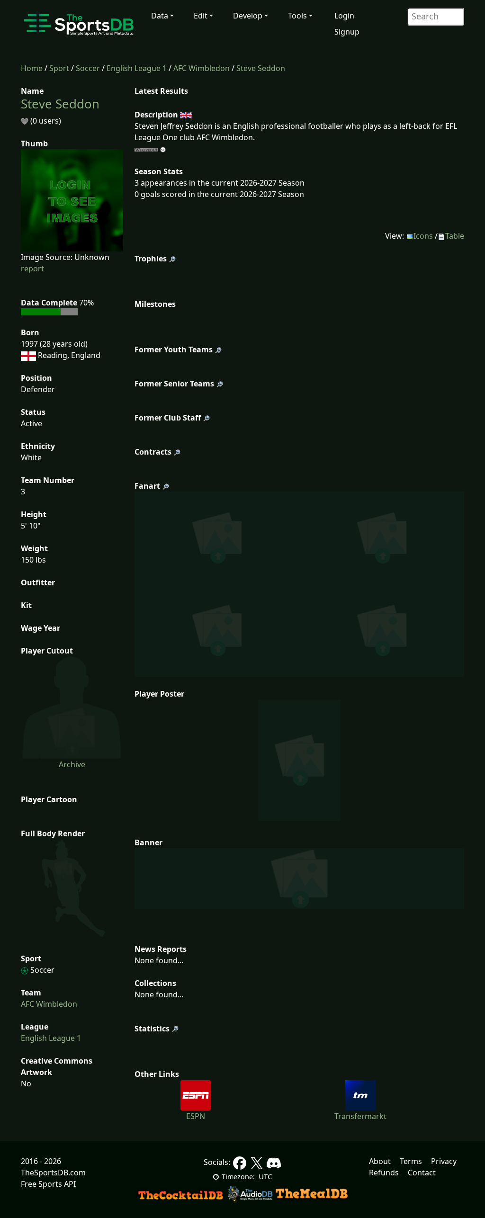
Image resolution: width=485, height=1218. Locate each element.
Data (159, 15)
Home (32, 68)
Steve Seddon (260, 68)
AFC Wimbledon (201, 68)
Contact (422, 1172)
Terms (411, 1161)
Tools (297, 15)
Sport (59, 68)
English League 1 (137, 68)
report (32, 268)
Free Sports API (48, 1184)
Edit (200, 15)
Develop (247, 15)
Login (344, 15)
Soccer (88, 68)
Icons (423, 236)
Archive (72, 764)
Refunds (384, 1172)
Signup (346, 32)
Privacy (444, 1161)
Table (454, 236)
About (380, 1161)
